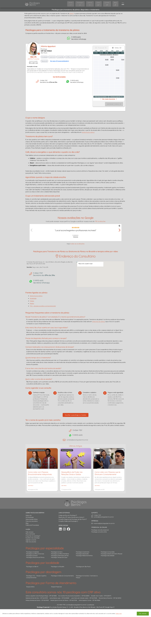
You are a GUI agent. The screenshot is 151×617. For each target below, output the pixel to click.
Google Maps (109, 607)
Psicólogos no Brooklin (57, 566)
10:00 (106, 59)
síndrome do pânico (88, 132)
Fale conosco (29, 532)
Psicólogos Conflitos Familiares (60, 554)
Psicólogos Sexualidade (107, 555)
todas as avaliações (77, 244)
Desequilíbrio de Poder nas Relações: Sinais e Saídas (71, 473)
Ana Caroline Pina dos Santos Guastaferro (69, 595)
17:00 (117, 78)
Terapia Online (30, 587)
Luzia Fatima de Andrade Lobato (79, 598)
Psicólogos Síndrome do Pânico (35, 557)
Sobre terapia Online (31, 519)
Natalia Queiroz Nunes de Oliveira (59, 600)
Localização (90, 605)
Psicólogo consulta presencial (100, 530)
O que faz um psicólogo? (33, 536)
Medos (32, 303)
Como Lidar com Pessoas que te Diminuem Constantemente (107, 473)
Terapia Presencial (56, 587)
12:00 (106, 65)
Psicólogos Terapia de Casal (59, 557)
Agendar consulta (31, 540)
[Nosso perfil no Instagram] (64, 529)
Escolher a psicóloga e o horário (75, 415)
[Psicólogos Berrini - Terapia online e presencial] (76, 503)
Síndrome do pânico (36, 296)
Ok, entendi (142, 613)
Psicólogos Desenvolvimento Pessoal (111, 554)
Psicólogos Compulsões (108, 552)
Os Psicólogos (30, 517)
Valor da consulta (31, 542)
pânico (71, 13)
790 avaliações (100, 221)
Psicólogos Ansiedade (32, 552)
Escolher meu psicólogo (33, 538)
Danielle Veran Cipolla (97, 595)
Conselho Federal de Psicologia (68, 521)
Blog (27, 523)
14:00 (117, 70)
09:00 (112, 57)
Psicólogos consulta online (99, 532)
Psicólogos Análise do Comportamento (62, 576)
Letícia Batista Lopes (55, 598)
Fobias (32, 301)
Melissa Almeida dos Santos (33, 600)
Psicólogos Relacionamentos (84, 555)
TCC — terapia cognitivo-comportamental (43, 306)
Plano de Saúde (30, 534)
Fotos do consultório (32, 521)
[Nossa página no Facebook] (68, 529)
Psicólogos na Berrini (32, 566)
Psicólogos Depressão (82, 554)
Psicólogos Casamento (82, 552)
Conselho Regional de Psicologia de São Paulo (72, 519)
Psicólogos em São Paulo (83, 566)
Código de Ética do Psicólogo (67, 515)
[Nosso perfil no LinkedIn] (60, 529)
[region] (75, 613)
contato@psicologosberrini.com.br (76, 605)
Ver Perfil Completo (59, 77)
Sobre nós (29, 515)
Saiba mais (119, 613)
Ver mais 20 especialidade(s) (59, 61)
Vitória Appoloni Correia (85, 600)
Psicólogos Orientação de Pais (60, 555)
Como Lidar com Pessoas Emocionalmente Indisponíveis (40, 473)
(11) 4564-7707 (61, 605)
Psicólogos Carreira (56, 552)
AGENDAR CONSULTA (114, 104)
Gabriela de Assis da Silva (32, 598)
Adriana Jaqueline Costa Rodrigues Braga (37, 595)
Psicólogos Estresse (31, 555)
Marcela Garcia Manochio (105, 598)
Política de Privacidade (32, 525)
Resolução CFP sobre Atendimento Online (71, 517)
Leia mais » (30, 485)
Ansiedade (33, 298)
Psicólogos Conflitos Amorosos (35, 554)
